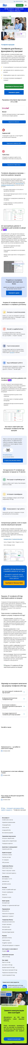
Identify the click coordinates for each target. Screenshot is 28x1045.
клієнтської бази (20, 183)
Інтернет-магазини (6, 924)
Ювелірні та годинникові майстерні (10, 905)
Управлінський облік (7, 849)
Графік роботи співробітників (9, 841)
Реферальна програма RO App (9, 972)
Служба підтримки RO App (8, 975)
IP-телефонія (5, 860)
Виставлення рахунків (7, 832)
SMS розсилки (5, 862)
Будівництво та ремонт (8, 916)
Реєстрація (19, 5)
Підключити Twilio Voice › (14, 164)
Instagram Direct (8, 539)
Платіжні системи (6, 857)
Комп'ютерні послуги (7, 868)
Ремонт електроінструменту (9, 873)
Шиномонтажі (5, 881)
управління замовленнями (7, 185)
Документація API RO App (8, 967)
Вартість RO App (6, 962)
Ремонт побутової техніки (8, 870)
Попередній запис (6, 825)
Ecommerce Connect (7, 854)
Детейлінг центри (6, 884)
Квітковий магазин (6, 929)
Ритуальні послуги (6, 897)
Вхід (25, 1)
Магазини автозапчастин (8, 921)
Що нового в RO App (7, 965)
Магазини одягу (6, 927)
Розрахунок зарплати (7, 843)
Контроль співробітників (8, 838)
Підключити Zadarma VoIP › (14, 143)
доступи (12, 352)
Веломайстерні (6, 903)
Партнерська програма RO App (9, 970)
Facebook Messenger (17, 539)
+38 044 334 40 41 (19, 1)
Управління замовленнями (8, 822)
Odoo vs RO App (6, 956)
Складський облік (6, 830)
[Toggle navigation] (25, 5)
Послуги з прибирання (7, 892)
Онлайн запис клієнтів (7, 819)
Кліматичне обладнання (8, 913)
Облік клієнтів (5, 827)
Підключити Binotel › (14, 122)
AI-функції (4, 951)
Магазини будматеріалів (8, 932)
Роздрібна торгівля (7, 942)
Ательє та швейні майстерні (9, 889)
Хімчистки (4, 894)
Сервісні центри (6, 940)
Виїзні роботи (5, 911)
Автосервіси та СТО (7, 878)
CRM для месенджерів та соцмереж (11, 945)
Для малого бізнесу (7, 937)
